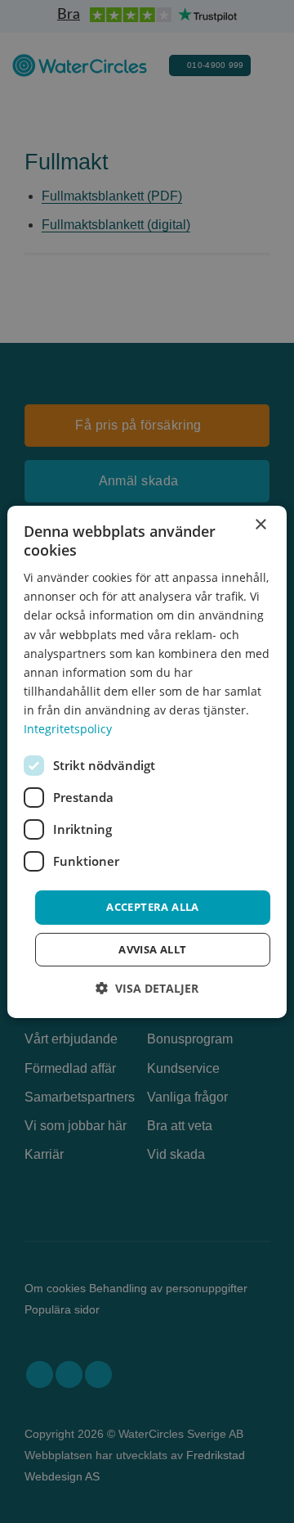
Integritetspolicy (68, 729)
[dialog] (147, 761)
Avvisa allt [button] (152, 949)
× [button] (260, 524)
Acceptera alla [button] (152, 906)
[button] (147, 988)
